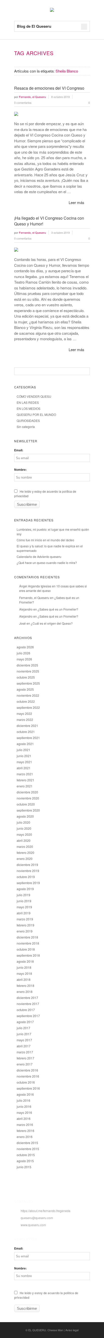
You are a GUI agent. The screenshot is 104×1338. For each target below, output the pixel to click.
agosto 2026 (25, 647)
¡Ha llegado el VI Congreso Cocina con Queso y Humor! (49, 220)
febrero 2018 (25, 985)
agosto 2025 (25, 689)
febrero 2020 (25, 852)
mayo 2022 (24, 713)
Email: (18, 450)
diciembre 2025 (27, 665)
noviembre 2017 (28, 1003)
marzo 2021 (25, 774)
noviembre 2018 (28, 943)
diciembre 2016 (27, 1070)
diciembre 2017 (27, 997)
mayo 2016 (24, 1112)
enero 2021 (25, 786)
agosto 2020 (25, 816)
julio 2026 (23, 653)
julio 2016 (23, 1100)
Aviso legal (72, 1330)
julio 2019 (23, 895)
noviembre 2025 (28, 671)
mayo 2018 (24, 973)
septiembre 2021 (28, 737)
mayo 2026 (24, 659)
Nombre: (20, 469)
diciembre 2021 (27, 725)
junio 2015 (24, 1167)
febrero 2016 (25, 1130)
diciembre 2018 (27, 937)
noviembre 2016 (28, 1076)
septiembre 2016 (28, 1088)
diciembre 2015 (27, 1143)
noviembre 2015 (28, 1149)
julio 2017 (23, 1028)
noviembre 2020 (28, 798)
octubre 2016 (26, 1082)
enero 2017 (25, 1064)
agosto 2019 (25, 889)
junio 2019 (24, 901)
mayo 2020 (24, 834)
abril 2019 (24, 913)
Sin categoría (26, 426)
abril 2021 (24, 768)
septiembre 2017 (28, 1016)
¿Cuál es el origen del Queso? (52, 623)
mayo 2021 (24, 762)
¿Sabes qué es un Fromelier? (58, 609)
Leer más (76, 202)
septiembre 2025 (28, 683)
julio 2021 (23, 750)
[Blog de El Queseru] (52, 10)
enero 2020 (25, 858)
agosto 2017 (25, 1022)
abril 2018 (24, 979)
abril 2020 (24, 840)
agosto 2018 (25, 961)
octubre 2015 (26, 1155)
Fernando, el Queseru (34, 597)
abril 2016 (24, 1118)
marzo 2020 (25, 846)
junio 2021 (24, 756)
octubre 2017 (26, 1010)
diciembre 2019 (27, 864)
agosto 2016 (25, 1094)
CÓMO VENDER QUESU (34, 396)
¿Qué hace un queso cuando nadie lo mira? (47, 562)
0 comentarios (23, 103)
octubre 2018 (26, 949)
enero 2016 (25, 1136)
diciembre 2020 (27, 792)
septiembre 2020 (28, 810)
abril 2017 (24, 1046)
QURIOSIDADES (28, 420)
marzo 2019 (25, 919)
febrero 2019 (25, 925)
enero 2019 (25, 931)
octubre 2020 (26, 804)
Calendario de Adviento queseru (39, 556)
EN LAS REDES (28, 402)
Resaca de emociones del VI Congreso (49, 88)
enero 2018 (25, 991)
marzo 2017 (25, 1052)
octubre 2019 (26, 877)
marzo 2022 (25, 719)
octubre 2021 (26, 731)
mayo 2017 (24, 1040)
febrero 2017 (25, 1058)
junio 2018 (24, 967)
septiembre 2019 (28, 883)
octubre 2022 (26, 701)
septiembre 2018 (28, 955)
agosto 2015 (25, 1161)
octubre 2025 (26, 677)
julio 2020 (23, 822)
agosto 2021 (25, 744)
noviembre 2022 (28, 695)
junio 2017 (24, 1034)
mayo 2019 (24, 907)
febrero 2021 (25, 780)
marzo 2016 (25, 1124)
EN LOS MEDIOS (28, 408)
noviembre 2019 (28, 870)
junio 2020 (24, 828)
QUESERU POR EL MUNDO (36, 414)
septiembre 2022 (28, 707)
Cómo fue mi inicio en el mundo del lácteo (45, 540)
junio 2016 (24, 1106)
